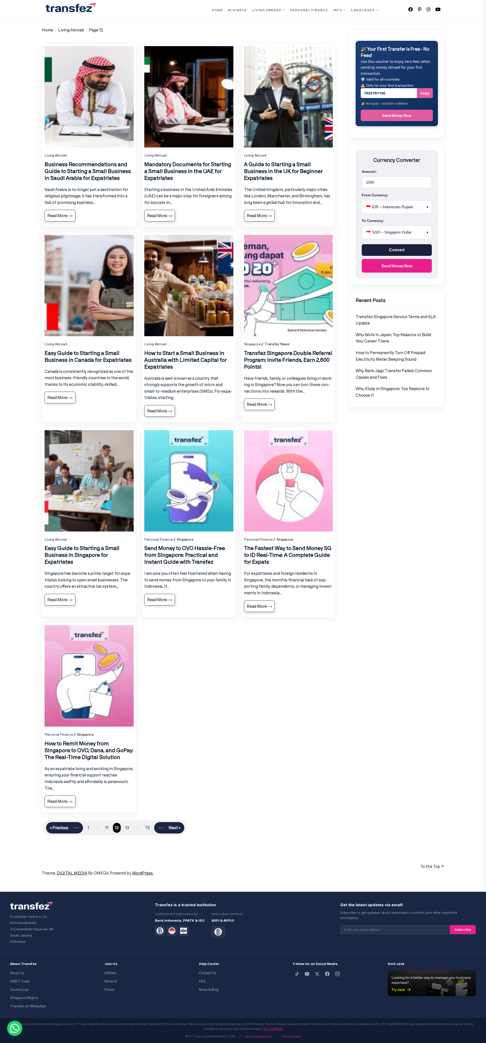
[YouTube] (307, 974)
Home (217, 10)
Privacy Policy (291, 1036)
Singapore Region (24, 997)
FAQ (202, 981)
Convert (396, 250)
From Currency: (375, 195)
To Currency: (373, 221)
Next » (174, 828)
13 (127, 828)
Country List (19, 989)
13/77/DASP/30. (273, 1029)
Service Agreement (258, 1036)
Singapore (252, 344)
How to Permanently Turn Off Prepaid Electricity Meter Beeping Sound (390, 356)
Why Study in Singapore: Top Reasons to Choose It (393, 392)
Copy (424, 93)
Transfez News (277, 344)
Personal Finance (309, 10)
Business (237, 10)
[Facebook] (327, 974)
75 (147, 828)
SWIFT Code (20, 981)
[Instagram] (337, 974)
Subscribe (462, 929)
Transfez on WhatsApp (28, 1006)
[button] (14, 1028)
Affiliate (110, 973)
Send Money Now (396, 115)
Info (337, 10)
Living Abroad (266, 10)
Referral (111, 981)
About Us (17, 973)
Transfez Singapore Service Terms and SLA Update (396, 320)
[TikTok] (297, 974)
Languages (363, 10)
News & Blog (208, 989)
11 (107, 828)
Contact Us (207, 973)
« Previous (59, 828)
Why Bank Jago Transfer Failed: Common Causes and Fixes (394, 374)
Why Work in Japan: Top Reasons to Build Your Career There (393, 338)
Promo (110, 989)
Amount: (369, 171)
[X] (317, 974)
